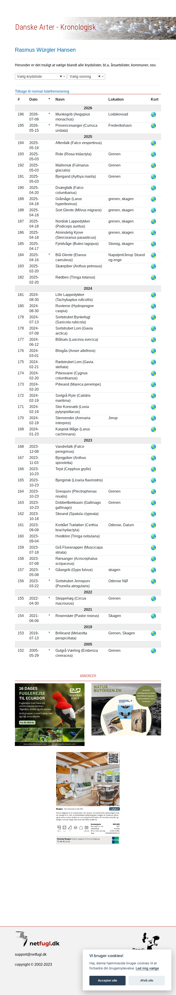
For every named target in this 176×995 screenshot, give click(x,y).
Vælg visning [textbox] (80, 76)
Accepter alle (107, 980)
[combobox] (41, 76)
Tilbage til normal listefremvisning (42, 91)
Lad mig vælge (147, 968)
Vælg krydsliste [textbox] (29, 76)
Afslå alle (146, 980)
